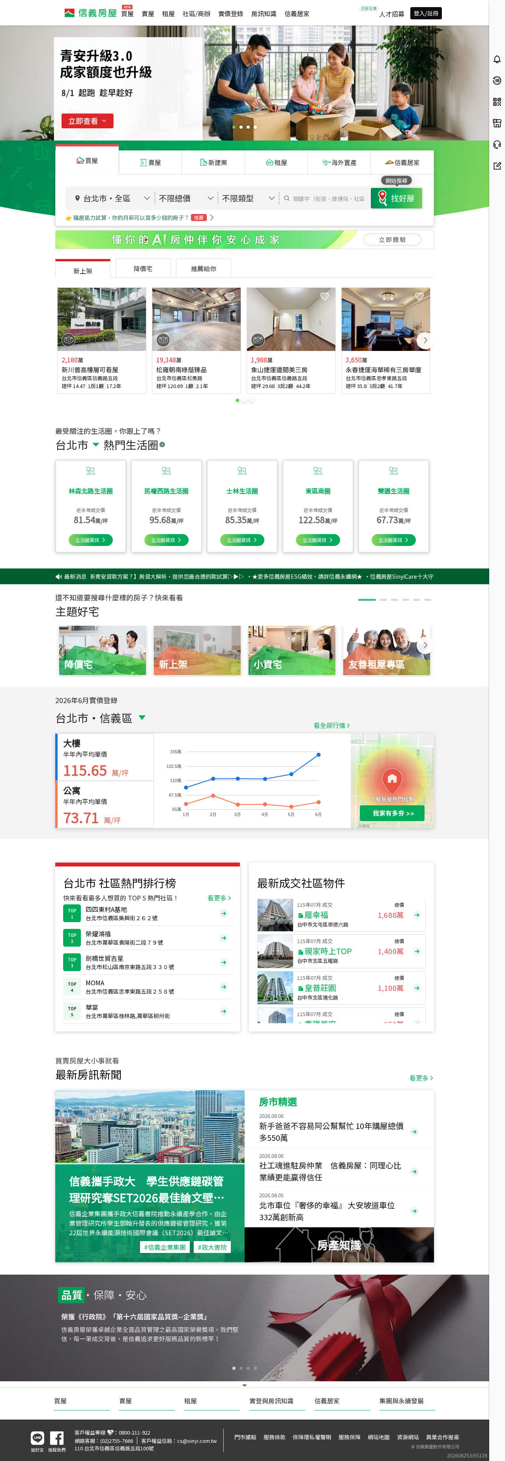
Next (425, 340)
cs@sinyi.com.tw (197, 1440)
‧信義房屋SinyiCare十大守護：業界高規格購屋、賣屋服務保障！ (395, 576)
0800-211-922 (134, 1432)
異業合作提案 (442, 1437)
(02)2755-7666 (116, 1440)
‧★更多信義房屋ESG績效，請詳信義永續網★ (253, 576)
